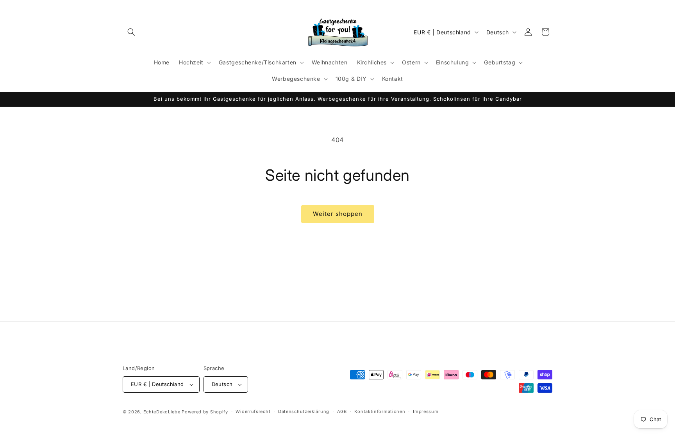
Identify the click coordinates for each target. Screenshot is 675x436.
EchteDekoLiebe (161, 412)
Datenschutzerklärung (303, 411)
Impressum (425, 411)
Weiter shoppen (337, 213)
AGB (342, 411)
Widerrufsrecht (253, 411)
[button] (131, 32)
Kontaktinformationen (379, 411)
